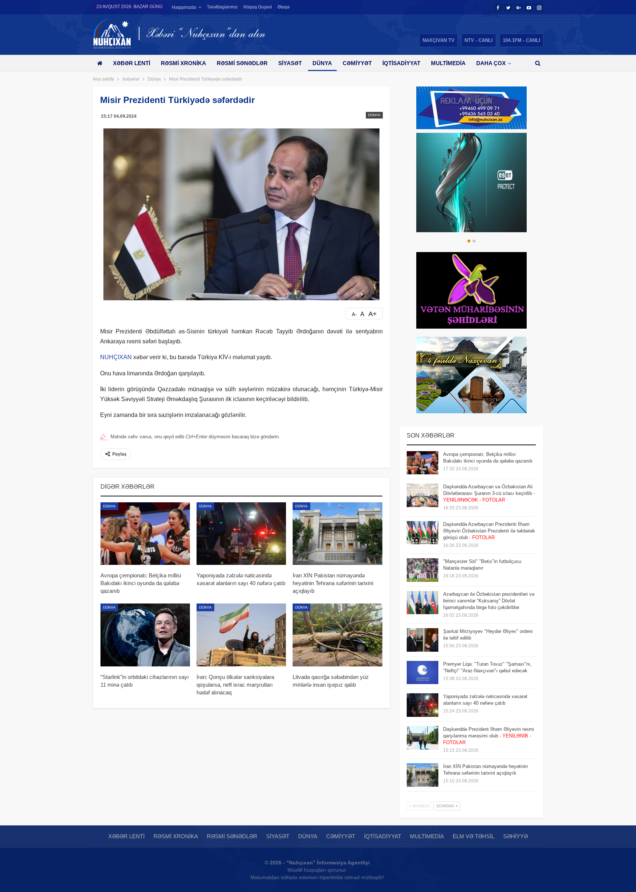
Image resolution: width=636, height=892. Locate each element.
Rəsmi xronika (183, 63)
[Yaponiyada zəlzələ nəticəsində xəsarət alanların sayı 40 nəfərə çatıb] (241, 533)
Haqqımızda (184, 7)
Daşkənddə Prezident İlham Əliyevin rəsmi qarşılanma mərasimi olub (488, 735)
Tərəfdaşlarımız (222, 7)
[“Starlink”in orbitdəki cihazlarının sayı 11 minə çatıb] (145, 634)
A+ (372, 314)
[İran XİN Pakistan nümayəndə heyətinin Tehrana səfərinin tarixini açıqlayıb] (337, 533)
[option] (471, 182)
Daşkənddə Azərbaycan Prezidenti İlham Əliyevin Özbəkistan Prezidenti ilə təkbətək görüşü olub (489, 530)
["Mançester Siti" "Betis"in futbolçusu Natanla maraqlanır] (422, 570)
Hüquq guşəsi (257, 7)
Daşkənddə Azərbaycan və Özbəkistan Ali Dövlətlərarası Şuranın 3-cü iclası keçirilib (489, 493)
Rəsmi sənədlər (242, 63)
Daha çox (491, 63)
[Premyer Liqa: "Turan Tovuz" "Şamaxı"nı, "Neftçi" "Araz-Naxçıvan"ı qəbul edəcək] (422, 672)
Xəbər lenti (131, 63)
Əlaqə (284, 7)
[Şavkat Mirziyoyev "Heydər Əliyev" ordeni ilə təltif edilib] (422, 640)
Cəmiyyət (357, 63)
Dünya (322, 63)
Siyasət (290, 63)
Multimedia (448, 63)
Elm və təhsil (473, 836)
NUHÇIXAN (116, 357)
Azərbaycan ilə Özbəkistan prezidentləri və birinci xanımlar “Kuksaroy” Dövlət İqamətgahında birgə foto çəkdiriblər (488, 600)
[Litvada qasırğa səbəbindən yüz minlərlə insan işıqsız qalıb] (337, 634)
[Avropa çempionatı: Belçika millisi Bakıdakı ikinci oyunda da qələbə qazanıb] (145, 533)
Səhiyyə (515, 836)
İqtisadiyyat (401, 63)
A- (354, 314)
